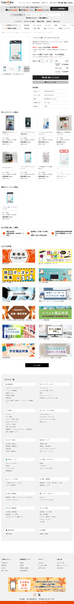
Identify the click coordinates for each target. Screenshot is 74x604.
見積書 (21, 563)
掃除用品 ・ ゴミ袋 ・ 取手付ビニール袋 (51, 482)
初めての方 (56, 21)
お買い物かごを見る (66, 3)
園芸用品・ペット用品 (12, 514)
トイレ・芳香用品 (11, 485)
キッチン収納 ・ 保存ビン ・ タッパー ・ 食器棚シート (20, 401)
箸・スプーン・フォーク (46, 451)
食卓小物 (8, 448)
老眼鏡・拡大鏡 (44, 534)
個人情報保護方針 (32, 599)
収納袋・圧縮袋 (10, 395)
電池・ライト (43, 421)
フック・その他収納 (11, 390)
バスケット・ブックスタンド (14, 388)
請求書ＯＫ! (27, 10)
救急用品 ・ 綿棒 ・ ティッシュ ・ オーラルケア (19, 497)
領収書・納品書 (24, 568)
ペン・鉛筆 (9, 416)
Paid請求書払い (24, 570)
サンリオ (47, 25)
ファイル (8, 414)
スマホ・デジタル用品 (13, 32)
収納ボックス (9, 393)
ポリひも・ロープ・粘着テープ (14, 516)
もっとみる (37, 365)
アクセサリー (43, 465)
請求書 (21, 565)
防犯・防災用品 (44, 514)
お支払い (3, 568)
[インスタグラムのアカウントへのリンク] (34, 595)
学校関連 (26, 28)
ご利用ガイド (44, 2)
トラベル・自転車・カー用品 (47, 516)
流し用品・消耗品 (11, 443)
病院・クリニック (49, 28)
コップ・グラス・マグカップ (47, 448)
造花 (41, 393)
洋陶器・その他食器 (45, 446)
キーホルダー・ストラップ (47, 416)
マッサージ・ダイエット (12, 499)
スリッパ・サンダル (11, 463)
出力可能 (43, 10)
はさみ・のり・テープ (12, 421)
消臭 (56, 25)
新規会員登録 (36, 2)
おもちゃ (42, 497)
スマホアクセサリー (26, 32)
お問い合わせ (53, 2)
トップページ (18, 21)
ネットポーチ (37, 25)
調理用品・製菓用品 (11, 446)
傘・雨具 (42, 521)
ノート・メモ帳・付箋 (12, 419)
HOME (3, 32)
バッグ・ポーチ (10, 468)
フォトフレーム (44, 388)
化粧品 (41, 463)
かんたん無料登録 (58, 9)
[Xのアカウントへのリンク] (39, 595)
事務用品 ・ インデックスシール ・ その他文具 (19, 429)
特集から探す (40, 21)
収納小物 (8, 398)
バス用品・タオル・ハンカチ (14, 482)
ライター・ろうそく (45, 519)
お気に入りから (32, 18)
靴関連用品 (9, 470)
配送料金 (3, 565)
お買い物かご (60, 568)
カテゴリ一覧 (60, 563)
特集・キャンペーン (62, 565)
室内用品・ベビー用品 (46, 512)
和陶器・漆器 (43, 443)
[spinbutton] (47, 61)
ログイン (28, 2)
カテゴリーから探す (29, 21)
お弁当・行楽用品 (11, 451)
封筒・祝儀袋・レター (12, 431)
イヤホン (63, 25)
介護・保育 (36, 28)
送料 (12, 10)
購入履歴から (44, 18)
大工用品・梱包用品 (11, 512)
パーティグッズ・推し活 (46, 499)
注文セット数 (36, 61)
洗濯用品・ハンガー (45, 485)
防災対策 (26, 25)
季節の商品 (9, 534)
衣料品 (7, 465)
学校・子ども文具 (11, 426)
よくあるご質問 (42, 565)
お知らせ (48, 21)
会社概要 (22, 599)
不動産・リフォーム (64, 28)
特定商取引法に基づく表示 (46, 599)
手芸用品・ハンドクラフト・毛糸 (49, 398)
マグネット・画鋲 (11, 424)
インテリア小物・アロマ (46, 390)
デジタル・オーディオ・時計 (47, 419)
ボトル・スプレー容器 (46, 468)
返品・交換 (4, 570)
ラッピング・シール (45, 395)
